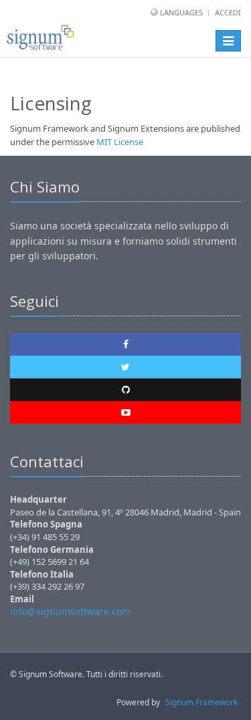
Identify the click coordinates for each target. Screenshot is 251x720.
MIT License (119, 142)
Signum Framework (201, 702)
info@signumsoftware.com (70, 611)
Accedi (228, 12)
